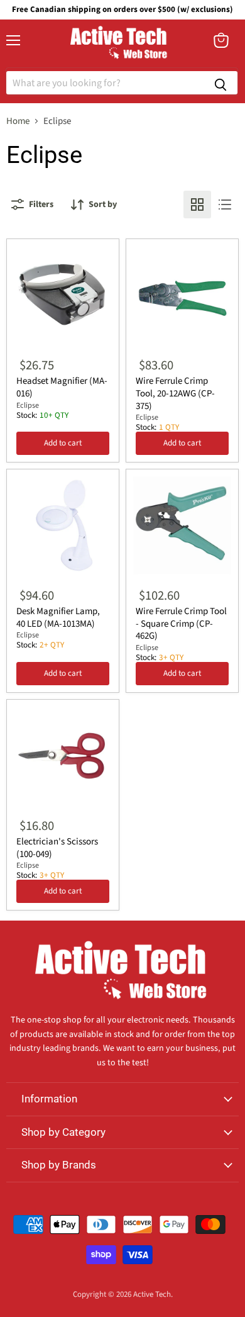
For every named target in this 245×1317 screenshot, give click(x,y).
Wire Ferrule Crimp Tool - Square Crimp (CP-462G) (181, 623)
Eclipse (27, 405)
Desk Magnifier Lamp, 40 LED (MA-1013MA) (58, 617)
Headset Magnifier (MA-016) (61, 387)
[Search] (220, 82)
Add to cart (63, 443)
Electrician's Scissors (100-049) (57, 848)
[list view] (225, 204)
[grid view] (197, 204)
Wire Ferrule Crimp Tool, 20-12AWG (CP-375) (175, 393)
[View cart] (221, 40)
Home (18, 121)
